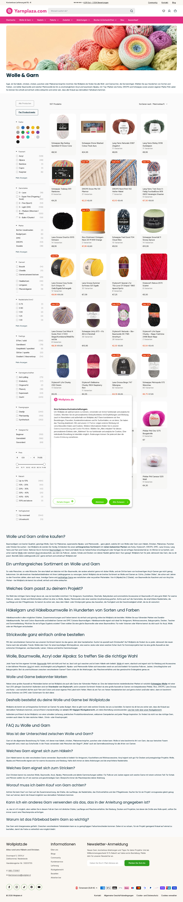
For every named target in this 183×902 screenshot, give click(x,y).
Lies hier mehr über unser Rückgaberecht (145, 710)
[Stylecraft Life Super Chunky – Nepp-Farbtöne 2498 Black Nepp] (154, 315)
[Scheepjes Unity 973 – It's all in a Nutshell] (93, 315)
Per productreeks (27, 112)
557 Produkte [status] (55, 104)
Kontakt (164, 2)
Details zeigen (63, 502)
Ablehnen (100, 502)
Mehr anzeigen (21, 178)
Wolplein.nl (17, 895)
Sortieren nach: (152, 104)
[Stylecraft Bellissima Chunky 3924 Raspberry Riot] (93, 366)
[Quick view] (73, 137)
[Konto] (169, 10)
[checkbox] (18, 127)
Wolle (20, 553)
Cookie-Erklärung (61, 437)
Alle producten (25, 103)
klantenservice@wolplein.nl (19, 875)
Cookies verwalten (169, 895)
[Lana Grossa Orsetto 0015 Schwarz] (63, 221)
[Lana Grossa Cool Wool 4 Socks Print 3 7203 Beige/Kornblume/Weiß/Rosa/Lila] (63, 315)
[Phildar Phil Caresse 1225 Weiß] (154, 460)
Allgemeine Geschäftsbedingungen (118, 895)
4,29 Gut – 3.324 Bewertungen (95, 2)
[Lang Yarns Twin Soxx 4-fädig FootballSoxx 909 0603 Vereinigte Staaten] (154, 172)
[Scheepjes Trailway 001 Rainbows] (63, 172)
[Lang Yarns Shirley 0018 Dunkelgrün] (154, 127)
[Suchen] (131, 10)
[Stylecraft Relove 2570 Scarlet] (154, 267)
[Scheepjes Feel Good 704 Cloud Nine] (123, 221)
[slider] (17, 464)
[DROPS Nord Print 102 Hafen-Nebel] (123, 172)
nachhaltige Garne (65, 577)
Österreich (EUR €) (87, 888)
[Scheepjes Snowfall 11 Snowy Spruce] (154, 221)
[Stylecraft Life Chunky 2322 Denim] (63, 366)
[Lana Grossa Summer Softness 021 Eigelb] (93, 267)
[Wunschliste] (164, 11)
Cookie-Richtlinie (83, 429)
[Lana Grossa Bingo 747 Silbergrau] (123, 366)
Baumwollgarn (55, 550)
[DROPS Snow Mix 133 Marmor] (93, 172)
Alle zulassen (118, 502)
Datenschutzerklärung (63, 429)
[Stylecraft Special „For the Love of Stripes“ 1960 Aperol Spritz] (123, 267)
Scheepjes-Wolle (159, 684)
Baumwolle (41, 663)
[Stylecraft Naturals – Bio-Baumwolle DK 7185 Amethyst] (123, 315)
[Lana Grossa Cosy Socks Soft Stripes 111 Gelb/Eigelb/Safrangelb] (63, 267)
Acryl (37, 553)
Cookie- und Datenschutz (147, 895)
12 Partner (91, 423)
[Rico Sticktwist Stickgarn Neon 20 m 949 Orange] (93, 221)
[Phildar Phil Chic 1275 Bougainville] (154, 414)
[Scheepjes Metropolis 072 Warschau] (154, 366)
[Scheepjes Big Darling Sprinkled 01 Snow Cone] (63, 127)
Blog (174, 2)
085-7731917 (14, 871)
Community (152, 2)
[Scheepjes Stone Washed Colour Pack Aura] (93, 127)
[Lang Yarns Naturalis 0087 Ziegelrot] (123, 127)
